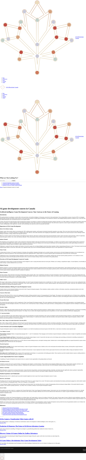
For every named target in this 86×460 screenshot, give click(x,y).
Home (1, 187)
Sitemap (84, 449)
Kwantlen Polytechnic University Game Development (13, 413)
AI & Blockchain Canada (79, 37)
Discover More (3, 422)
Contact (84, 450)
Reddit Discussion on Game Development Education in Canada (15, 408)
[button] (2, 456)
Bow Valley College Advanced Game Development (13, 412)
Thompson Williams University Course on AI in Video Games (15, 410)
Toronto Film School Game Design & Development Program (15, 414)
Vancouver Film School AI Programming (11, 407)
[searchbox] (6, 180)
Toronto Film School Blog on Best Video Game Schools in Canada (16, 411)
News (4, 80)
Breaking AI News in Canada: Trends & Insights (12, 185)
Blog (3, 77)
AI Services (5, 79)
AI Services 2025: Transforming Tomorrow (11, 184)
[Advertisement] (43, 197)
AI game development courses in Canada (11, 182)
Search (13, 180)
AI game (4, 81)
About (4, 82)
